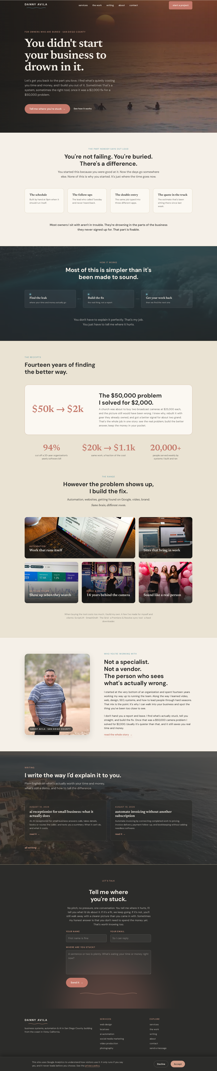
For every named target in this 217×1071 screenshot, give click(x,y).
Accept (178, 1064)
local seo (104, 1029)
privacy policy (92, 1065)
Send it (77, 982)
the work (97, 5)
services (83, 5)
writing (110, 5)
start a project (181, 5)
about (122, 5)
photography (106, 1048)
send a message (158, 1048)
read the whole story (118, 734)
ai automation (107, 1034)
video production (109, 1043)
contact (133, 5)
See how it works (83, 108)
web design (106, 1024)
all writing (32, 847)
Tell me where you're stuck (47, 108)
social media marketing (112, 1038)
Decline (161, 1064)
